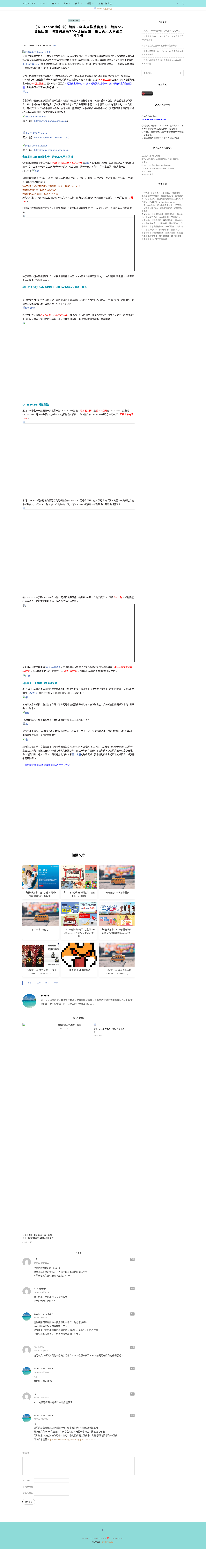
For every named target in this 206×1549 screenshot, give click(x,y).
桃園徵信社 (170, 214)
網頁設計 (163, 239)
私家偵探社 (146, 220)
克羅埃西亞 (165, 192)
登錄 (87, 163)
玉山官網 (76, 754)
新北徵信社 (152, 229)
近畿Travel (154, 159)
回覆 (132, 1259)
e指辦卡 (33, 693)
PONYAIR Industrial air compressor (164, 202)
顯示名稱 (26, 1480)
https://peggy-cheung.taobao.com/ (51, 150)
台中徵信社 (152, 217)
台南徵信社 (164, 217)
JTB (169, 159)
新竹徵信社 (176, 229)
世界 (66, 3)
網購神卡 (57, 983)
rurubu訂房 (146, 156)
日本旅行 (163, 159)
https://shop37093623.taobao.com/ (51, 137)
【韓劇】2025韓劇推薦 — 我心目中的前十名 (161, 30)
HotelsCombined (159, 168)
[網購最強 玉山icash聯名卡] (36, 52)
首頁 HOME (29, 3)
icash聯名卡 (28, 983)
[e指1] (26, 697)
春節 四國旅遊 (166, 208)
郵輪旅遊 (154, 192)
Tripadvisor (146, 168)
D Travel (145, 159)
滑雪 (89, 3)
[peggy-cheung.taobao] (34, 146)
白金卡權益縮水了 (40, 929)
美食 (77, 3)
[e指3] (26, 739)
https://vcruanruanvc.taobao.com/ (50, 121)
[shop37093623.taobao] (35, 133)
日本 (54, 3)
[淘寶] (36, 171)
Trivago (171, 168)
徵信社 (148, 214)
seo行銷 (145, 192)
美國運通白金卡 (148, 174)
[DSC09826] (29, 308)
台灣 (42, 3)
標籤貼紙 (176, 192)
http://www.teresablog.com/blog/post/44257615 (72, 1439)
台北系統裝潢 (167, 196)
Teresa (54, 45)
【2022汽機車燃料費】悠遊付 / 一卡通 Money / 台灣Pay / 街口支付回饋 (79, 932)
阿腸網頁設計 (108, 1542)
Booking (168, 165)
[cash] (26, 92)
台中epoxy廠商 (148, 205)
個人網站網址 (27, 1493)
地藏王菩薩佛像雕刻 (150, 196)
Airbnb (161, 165)
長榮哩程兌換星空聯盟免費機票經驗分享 (159, 45)
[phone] (26, 724)
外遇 (157, 226)
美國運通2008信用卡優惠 (117, 892)
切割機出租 (150, 199)
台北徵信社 (158, 214)
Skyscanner (147, 171)
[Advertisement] (78, 817)
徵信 (149, 223)
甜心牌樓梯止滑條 (164, 205)
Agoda (155, 165)
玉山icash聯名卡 (30, 64)
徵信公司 (157, 220)
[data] (25, 713)
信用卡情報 (74, 21)
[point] (26, 676)
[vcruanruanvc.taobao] (34, 116)
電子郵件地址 (27, 1487)
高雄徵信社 (176, 217)
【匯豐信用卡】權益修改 (78, 970)
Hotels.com (146, 165)
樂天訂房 (156, 156)
